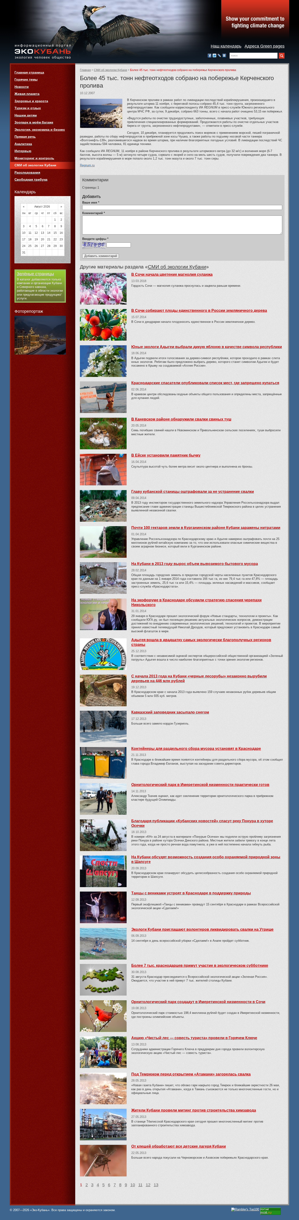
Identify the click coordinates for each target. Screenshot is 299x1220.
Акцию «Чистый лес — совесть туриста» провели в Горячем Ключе (194, 1038)
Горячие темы (26, 79)
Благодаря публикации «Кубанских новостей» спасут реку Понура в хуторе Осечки (202, 823)
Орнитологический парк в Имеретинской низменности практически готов (200, 785)
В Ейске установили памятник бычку (165, 455)
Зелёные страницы (35, 274)
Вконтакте (224, 55)
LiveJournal (219, 55)
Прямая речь (25, 136)
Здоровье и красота (31, 101)
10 (132, 1185)
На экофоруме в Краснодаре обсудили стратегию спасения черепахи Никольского (196, 602)
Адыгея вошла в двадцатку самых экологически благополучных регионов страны (201, 642)
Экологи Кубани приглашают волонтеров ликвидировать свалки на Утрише (202, 929)
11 (140, 1185)
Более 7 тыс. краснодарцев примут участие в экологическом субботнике (199, 965)
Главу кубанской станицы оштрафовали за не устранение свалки (192, 492)
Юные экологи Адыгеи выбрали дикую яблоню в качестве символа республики (206, 347)
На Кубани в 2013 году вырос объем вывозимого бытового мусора (194, 564)
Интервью (22, 151)
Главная (85, 70)
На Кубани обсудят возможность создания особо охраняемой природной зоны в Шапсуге (205, 859)
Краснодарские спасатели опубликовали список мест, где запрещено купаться (205, 383)
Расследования (27, 172)
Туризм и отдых (27, 108)
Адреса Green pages (265, 46)
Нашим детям (25, 115)
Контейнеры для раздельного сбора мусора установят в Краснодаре (196, 749)
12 (148, 1185)
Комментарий (93, 213)
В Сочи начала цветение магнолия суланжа (172, 274)
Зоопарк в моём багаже (33, 122)
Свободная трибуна (30, 179)
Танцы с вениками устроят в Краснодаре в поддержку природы (191, 893)
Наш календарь (226, 46)
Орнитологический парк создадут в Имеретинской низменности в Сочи (198, 1002)
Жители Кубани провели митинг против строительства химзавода (193, 1110)
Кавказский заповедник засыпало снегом (170, 712)
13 (156, 1185)
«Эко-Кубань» (42, 52)
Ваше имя (90, 202)
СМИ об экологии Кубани (110, 70)
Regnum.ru (87, 165)
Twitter (214, 55)
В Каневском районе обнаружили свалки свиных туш (181, 419)
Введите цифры (95, 239)
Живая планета (26, 94)
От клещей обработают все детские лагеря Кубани (178, 1146)
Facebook (209, 55)
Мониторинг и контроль (34, 158)
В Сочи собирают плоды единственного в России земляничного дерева (199, 310)
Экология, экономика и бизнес (39, 129)
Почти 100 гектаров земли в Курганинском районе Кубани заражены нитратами (205, 528)
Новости (21, 87)
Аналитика (23, 144)
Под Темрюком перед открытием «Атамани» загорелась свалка (191, 1074)
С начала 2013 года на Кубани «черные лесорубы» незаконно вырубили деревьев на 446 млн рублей (199, 678)
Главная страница (29, 72)
